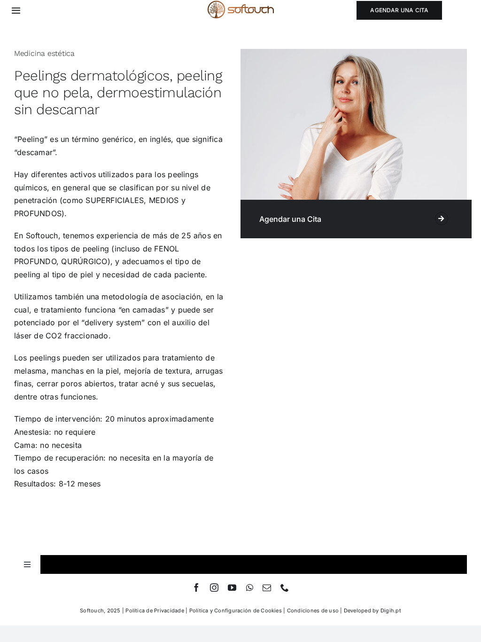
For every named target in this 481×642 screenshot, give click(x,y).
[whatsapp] (249, 587)
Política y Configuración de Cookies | (238, 610)
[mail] (267, 587)
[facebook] (196, 587)
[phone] (284, 587)
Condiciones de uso (313, 610)
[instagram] (214, 587)
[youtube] (232, 587)
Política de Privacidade (154, 610)
